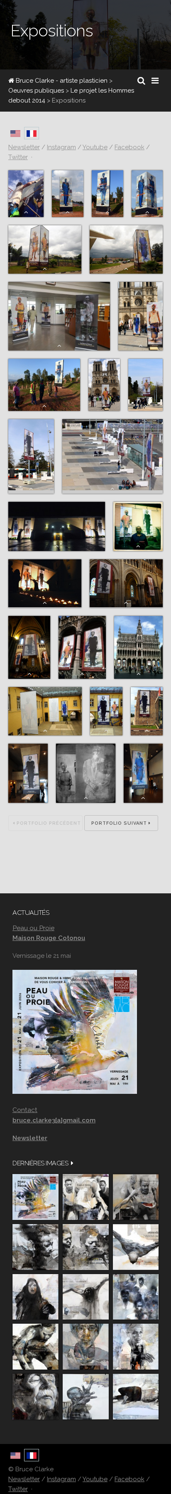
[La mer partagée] (35, 1247)
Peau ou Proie (33, 928)
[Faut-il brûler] (86, 1197)
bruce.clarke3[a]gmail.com (53, 1120)
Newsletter (24, 1479)
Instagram (61, 1479)
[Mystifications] (35, 1297)
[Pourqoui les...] (136, 1197)
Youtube (95, 1479)
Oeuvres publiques (36, 90)
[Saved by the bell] (136, 1347)
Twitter (18, 1489)
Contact (24, 1110)
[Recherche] (141, 80)
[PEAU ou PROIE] (35, 1197)
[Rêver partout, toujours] (35, 1347)
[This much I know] (35, 1397)
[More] (72, 1163)
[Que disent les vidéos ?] (86, 1397)
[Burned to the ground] (136, 1397)
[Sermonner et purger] (136, 1297)
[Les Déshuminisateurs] (86, 1297)
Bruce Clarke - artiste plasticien (60, 80)
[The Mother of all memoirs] (86, 1347)
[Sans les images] (86, 1247)
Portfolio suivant (120, 823)
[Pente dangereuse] (136, 1247)
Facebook (129, 1479)
